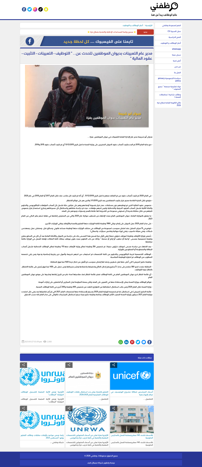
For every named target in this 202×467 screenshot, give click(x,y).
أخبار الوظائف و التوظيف (133, 25)
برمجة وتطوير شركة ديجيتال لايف (101, 463)
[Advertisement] (86, 168)
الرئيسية (148, 25)
